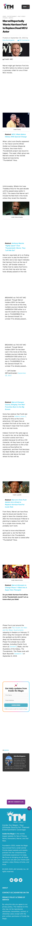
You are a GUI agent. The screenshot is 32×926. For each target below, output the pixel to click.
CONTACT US (7, 893)
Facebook (16, 880)
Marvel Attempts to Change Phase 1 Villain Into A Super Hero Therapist (16, 587)
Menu (25, 6)
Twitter (20, 880)
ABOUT (5, 888)
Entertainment (12, 16)
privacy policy (7, 907)
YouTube (11, 880)
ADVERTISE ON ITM (21, 893)
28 (24, 40)
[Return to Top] (29, 808)
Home (4, 16)
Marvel (11, 17)
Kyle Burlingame (8, 40)
